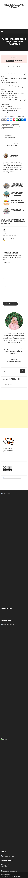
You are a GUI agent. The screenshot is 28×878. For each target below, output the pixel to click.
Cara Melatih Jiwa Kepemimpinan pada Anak (18, 210)
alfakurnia (19, 60)
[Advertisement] (14, 20)
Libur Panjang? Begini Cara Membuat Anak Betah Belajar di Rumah (17, 185)
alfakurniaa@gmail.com (14, 362)
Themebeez (17, 876)
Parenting (14, 58)
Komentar (6, 262)
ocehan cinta (8, 129)
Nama (5, 279)
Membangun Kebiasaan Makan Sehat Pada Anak (17, 201)
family (16, 126)
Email (5, 287)
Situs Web (6, 295)
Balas (4, 245)
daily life (6, 126)
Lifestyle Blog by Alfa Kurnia (14, 6)
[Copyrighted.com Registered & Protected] (14, 468)
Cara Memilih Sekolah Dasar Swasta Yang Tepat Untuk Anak (17, 194)
